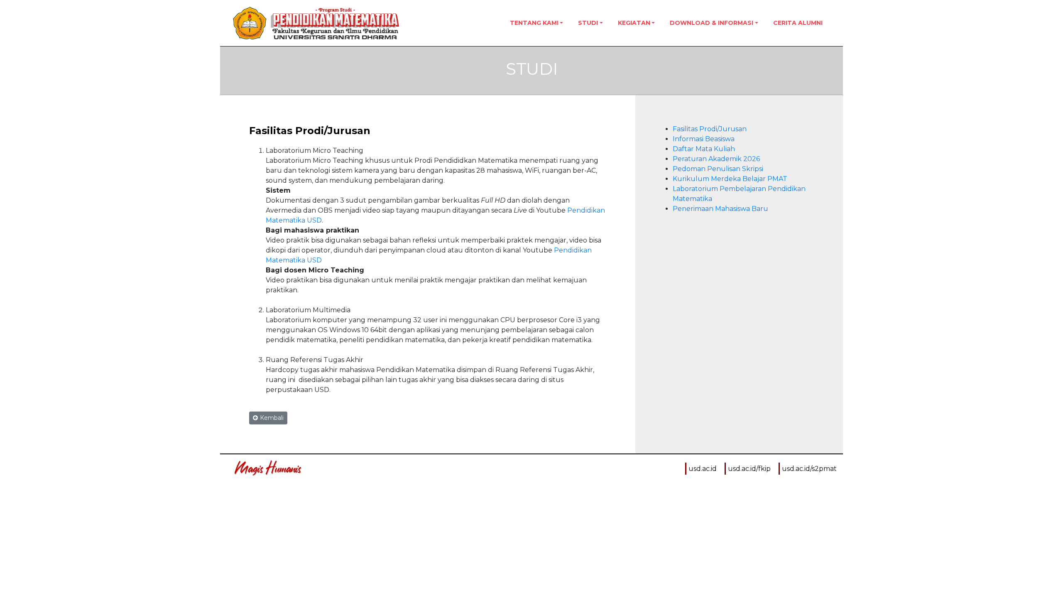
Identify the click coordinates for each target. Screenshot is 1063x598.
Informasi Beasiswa (704, 139)
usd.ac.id (702, 469)
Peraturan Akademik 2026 (716, 159)
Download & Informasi (711, 23)
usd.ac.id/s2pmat (809, 469)
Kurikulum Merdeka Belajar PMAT (730, 179)
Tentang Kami (534, 23)
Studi (588, 23)
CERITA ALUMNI (798, 23)
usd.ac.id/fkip (749, 469)
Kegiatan (634, 23)
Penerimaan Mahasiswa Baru (720, 209)
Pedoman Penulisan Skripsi (718, 169)
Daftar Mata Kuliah (704, 149)
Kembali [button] (272, 418)
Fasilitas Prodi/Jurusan (710, 129)
